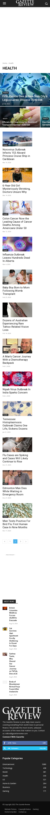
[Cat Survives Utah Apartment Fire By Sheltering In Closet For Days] (5, 628)
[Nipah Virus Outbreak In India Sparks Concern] (17, 379)
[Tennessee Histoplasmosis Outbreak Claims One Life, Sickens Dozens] (17, 408)
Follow (43, 748)
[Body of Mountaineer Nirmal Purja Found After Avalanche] (5, 682)
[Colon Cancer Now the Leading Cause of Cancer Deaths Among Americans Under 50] (17, 208)
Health (5, 92)
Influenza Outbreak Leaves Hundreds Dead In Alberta (16, 257)
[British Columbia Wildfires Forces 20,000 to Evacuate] (5, 608)
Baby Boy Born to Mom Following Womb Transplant (16, 290)
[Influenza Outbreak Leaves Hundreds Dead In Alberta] (17, 244)
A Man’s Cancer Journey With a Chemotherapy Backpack (17, 359)
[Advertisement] (25, 33)
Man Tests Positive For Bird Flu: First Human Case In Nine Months (16, 524)
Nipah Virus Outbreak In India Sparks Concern (16, 391)
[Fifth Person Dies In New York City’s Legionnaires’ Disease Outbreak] (25, 89)
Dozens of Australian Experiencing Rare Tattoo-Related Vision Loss (16, 325)
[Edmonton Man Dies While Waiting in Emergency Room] (17, 477)
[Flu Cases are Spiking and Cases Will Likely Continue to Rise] (17, 444)
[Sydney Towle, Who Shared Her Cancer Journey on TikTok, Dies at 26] (5, 654)
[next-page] (26, 541)
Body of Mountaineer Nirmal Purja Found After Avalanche (14, 687)
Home (5, 63)
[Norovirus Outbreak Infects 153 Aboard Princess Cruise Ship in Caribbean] (17, 139)
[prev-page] (5, 541)
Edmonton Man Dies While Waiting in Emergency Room (15, 491)
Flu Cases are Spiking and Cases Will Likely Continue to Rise (15, 458)
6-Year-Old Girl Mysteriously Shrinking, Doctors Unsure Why (16, 188)
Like (44, 743)
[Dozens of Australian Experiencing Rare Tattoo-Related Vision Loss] (17, 310)
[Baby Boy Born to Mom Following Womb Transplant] (17, 277)
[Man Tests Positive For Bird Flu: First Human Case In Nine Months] (17, 510)
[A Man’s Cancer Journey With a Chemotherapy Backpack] (17, 346)
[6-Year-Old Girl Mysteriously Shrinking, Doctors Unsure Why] (17, 175)
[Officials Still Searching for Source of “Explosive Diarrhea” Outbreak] (20, 117)
